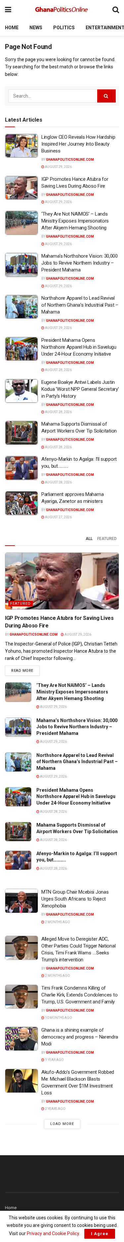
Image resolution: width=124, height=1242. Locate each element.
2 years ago (54, 1109)
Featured (107, 538)
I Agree (99, 1233)
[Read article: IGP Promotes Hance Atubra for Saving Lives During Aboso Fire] (21, 188)
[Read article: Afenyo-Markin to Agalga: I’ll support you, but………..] (21, 468)
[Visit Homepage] (62, 9)
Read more (25, 670)
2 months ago (57, 922)
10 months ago (58, 1017)
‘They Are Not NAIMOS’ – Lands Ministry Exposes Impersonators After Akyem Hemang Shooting (75, 221)
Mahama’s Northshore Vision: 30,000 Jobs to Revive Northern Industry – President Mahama (79, 263)
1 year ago (54, 1060)
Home (12, 27)
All (89, 538)
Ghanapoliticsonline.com (70, 159)
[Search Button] (115, 9)
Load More (62, 1124)
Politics (64, 27)
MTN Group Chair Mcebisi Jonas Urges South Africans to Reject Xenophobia (74, 899)
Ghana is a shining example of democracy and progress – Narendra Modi (79, 1037)
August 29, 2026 (58, 167)
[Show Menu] (8, 9)
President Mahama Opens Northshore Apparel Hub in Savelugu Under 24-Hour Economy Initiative (78, 347)
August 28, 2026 (58, 370)
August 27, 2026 (58, 517)
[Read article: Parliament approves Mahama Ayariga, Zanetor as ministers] (21, 503)
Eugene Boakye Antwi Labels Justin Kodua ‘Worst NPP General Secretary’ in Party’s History (80, 389)
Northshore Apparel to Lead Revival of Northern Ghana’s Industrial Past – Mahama (79, 305)
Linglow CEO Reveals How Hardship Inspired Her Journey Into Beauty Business (78, 144)
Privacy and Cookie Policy (53, 1233)
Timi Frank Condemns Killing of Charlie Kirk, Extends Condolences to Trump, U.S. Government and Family (79, 995)
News (35, 27)
